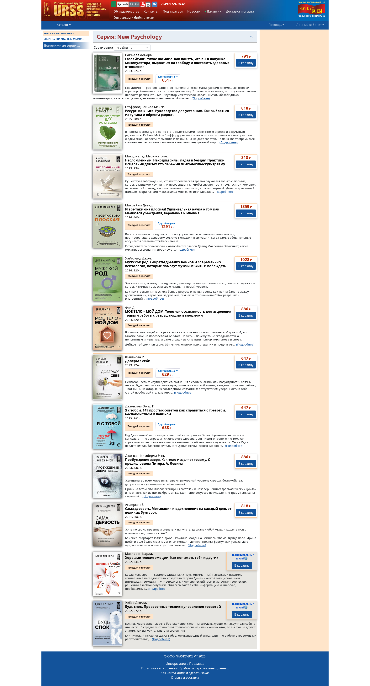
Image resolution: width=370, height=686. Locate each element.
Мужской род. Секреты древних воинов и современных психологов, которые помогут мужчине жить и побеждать (175, 264)
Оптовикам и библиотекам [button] (134, 17)
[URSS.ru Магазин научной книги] (75, 9)
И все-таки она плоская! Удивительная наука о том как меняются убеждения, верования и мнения (172, 211)
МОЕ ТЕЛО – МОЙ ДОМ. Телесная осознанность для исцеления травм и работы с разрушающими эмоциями (178, 313)
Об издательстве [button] (126, 11)
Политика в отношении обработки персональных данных (185, 668)
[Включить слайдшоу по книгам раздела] (153, 47)
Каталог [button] (62, 25)
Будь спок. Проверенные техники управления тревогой (173, 606)
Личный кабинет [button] (309, 25)
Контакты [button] (151, 11)
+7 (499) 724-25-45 (172, 4)
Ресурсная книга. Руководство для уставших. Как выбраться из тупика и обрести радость (177, 113)
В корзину (245, 63)
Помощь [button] (275, 25)
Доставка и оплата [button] (240, 11)
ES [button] (131, 4)
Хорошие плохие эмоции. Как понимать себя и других (171, 557)
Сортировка (103, 47)
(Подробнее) (201, 98)
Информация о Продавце (185, 664)
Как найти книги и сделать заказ (185, 673)
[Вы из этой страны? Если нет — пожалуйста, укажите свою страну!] (113, 4)
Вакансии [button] (213, 11)
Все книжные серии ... (62, 45)
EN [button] (137, 4)
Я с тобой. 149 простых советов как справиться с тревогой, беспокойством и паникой (175, 412)
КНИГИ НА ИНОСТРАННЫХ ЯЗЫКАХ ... (64, 39)
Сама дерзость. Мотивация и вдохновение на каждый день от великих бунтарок (178, 510)
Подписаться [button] (173, 11)
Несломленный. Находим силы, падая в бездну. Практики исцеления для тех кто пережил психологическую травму (175, 162)
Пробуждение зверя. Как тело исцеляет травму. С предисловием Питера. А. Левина (167, 461)
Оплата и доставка (185, 677)
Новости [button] (193, 11)
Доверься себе (137, 361)
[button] (142, 4)
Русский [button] (122, 4)
